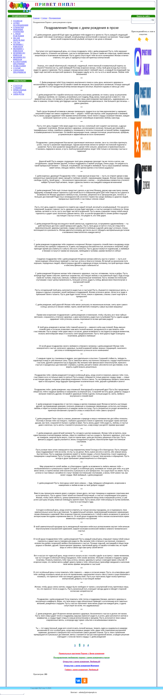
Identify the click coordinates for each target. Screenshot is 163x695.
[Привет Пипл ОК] (143, 157)
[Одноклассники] (84, 680)
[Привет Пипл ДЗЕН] (143, 196)
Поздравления (55, 18)
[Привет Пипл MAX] (143, 80)
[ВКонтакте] (78, 680)
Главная (36, 18)
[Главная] (24, 12)
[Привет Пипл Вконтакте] (143, 118)
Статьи (44, 18)
